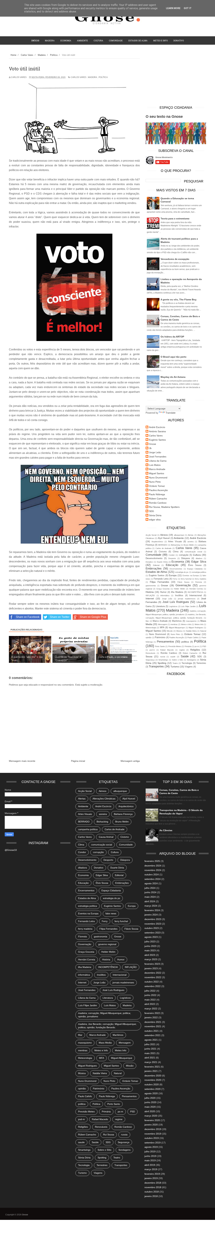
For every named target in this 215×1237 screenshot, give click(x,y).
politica (185, 641)
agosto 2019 (151, 1147)
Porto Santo (160, 646)
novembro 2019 (152, 1133)
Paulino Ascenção (158, 490)
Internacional (195, 595)
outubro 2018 (151, 1191)
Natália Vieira (191, 631)
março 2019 (150, 1169)
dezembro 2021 (152, 1022)
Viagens (189, 667)
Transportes (156, 666)
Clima (175, 551)
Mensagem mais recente (22, 761)
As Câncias (165, 830)
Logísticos (173, 606)
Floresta (198, 582)
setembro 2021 (152, 1035)
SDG (151, 511)
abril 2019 (149, 1165)
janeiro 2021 (151, 1071)
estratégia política (199, 572)
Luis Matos (155, 465)
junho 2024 (150, 892)
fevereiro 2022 (152, 1013)
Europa (173, 575)
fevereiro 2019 (152, 1173)
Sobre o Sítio (177, 660)
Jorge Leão (155, 452)
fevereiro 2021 (152, 1066)
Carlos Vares (78, 77)
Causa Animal (106, 837)
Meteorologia (151, 628)
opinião (148, 637)
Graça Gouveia (162, 589)
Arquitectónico (157, 542)
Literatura (160, 606)
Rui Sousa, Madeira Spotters (164, 507)
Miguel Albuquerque (177, 628)
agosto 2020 (151, 1093)
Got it (187, 8)
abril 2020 (149, 1111)
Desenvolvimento (154, 558)
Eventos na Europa (191, 575)
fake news (110, 913)
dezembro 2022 (152, 972)
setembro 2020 (152, 1089)
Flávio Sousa (183, 582)
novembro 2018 (152, 1187)
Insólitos (179, 595)
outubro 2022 (151, 981)
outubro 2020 (151, 1084)
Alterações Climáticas (104, 798)
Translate (171, 412)
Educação (172, 565)
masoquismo (191, 621)
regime (182, 650)
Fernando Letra (161, 579)
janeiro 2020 (151, 1124)
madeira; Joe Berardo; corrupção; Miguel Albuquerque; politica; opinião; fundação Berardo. (107, 1026)
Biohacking (175, 545)
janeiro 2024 (151, 914)
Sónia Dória (155, 515)
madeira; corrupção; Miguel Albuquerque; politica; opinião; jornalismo (104, 1015)
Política (103, 77)
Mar (147, 621)
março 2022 (150, 1008)
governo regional (107, 944)
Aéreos (164, 535)
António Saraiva (157, 431)
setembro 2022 (152, 986)
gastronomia (151, 586)
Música (179, 631)
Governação (183, 585)
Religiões (195, 649)
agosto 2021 (151, 1039)
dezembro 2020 (152, 1075)
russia (162, 657)
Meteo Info (199, 624)
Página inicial (78, 761)
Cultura (98, 40)
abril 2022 (149, 1004)
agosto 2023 (151, 937)
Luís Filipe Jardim (188, 606)
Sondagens (191, 660)
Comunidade (116, 40)
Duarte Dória (162, 562)
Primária (188, 646)
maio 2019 (150, 1160)
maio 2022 (150, 999)
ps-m (197, 646)
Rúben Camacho (158, 498)
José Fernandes (157, 456)
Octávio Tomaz (157, 486)
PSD (204, 646)
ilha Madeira (177, 592)
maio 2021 (150, 1053)
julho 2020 (150, 1098)
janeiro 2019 (151, 1178)
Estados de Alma (137, 40)
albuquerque (179, 535)
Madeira (50, 40)
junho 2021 (150, 1048)
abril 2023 (149, 955)
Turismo (174, 666)
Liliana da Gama (157, 460)
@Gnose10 (11, 850)
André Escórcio (157, 427)
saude (172, 657)
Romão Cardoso (157, 502)
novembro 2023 (152, 923)
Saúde (185, 656)
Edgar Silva (198, 561)
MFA (162, 627)
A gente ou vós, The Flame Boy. (179, 299)
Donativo (149, 562)
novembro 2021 (152, 1026)
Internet (150, 598)
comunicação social (193, 552)
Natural (203, 631)
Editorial (156, 565)
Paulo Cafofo (192, 637)
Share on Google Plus (93, 616)
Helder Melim (179, 589)
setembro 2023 (152, 932)
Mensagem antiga (130, 761)
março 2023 (150, 959)
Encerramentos (176, 569)
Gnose (152, 444)
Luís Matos (110, 1005)
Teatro (175, 663)
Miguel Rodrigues (196, 628)
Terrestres (201, 663)
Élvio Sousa (194, 565)
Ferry (175, 579)
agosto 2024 (151, 883)
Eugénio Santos (157, 439)
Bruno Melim (189, 545)
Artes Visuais (175, 541)
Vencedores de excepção (175, 259)
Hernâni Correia (196, 589)
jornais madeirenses (187, 599)
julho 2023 (150, 941)
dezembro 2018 (152, 1182)
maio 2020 (150, 1106)
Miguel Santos (156, 473)
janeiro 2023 (151, 968)
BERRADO (162, 545)
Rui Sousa (108, 1134)
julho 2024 (150, 888)
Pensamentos (165, 641)
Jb (150, 448)
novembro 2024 (152, 870)
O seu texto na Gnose (164, 116)
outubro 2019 (151, 1138)
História (150, 592)
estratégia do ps (181, 572)
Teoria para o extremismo (175, 218)
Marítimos (177, 621)
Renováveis (150, 653)
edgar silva (155, 519)
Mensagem (162, 624)
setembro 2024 (152, 879)
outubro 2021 (151, 1031)
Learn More (173, 8)
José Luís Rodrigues (175, 602)
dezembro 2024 (152, 865)
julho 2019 (150, 1151)
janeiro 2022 (151, 1017)
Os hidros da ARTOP (172, 336)
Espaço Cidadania (195, 569)
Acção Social (151, 535)
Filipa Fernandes (159, 582)
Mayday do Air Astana (173, 377)
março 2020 (150, 1115)
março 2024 (150, 905)
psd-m (152, 650)
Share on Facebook (27, 616)
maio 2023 (150, 950)
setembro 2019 (152, 1142)
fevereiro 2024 (152, 910)
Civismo (163, 551)
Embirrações (154, 568)
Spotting (162, 663)
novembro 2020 (152, 1080)
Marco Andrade (157, 469)
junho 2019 (150, 1156)
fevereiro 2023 (152, 964)
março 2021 (150, 1062)
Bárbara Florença (123, 814)
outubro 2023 (151, 928)
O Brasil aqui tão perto (173, 356)
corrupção (183, 555)
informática (164, 595)
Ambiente (82, 40)
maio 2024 (150, 896)
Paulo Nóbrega (157, 494)
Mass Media (105, 1042)
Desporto (172, 558)
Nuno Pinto (155, 481)
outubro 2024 (151, 874)
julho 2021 (150, 1044)
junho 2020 (150, 1102)
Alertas (191, 535)
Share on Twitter (59, 616)
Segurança (150, 660)
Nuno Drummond (158, 477)
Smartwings (163, 660)
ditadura (199, 558)
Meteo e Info (160, 40)
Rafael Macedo (167, 650)
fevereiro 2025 (152, 861)
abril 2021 (149, 1057)
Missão (170, 631)
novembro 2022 (152, 977)
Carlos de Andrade (163, 548)
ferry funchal (186, 579)
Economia (65, 40)
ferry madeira (200, 579)
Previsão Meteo (174, 646)
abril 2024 (149, 901)
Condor (172, 555)
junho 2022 (150, 995)
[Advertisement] (176, 78)
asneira (190, 542)
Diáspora (185, 558)
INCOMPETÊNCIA (195, 592)
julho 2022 (150, 990)
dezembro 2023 (152, 919)
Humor (163, 592)
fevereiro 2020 (152, 1120)
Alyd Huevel (164, 538)
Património (160, 637)
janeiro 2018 (151, 1196)
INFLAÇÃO (150, 595)
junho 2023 (150, 946)
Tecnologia (187, 663)
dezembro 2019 (152, 1129)
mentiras (174, 624)
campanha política (88, 829)
